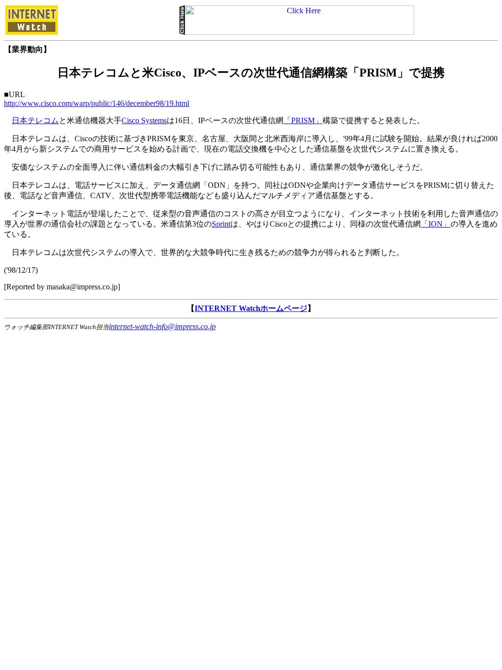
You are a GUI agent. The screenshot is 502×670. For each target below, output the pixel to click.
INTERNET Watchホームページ (251, 308)
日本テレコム (35, 120)
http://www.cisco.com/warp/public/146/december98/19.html (96, 103)
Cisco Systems (144, 120)
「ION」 (436, 224)
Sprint (221, 224)
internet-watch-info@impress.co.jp (162, 326)
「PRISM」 (303, 120)
